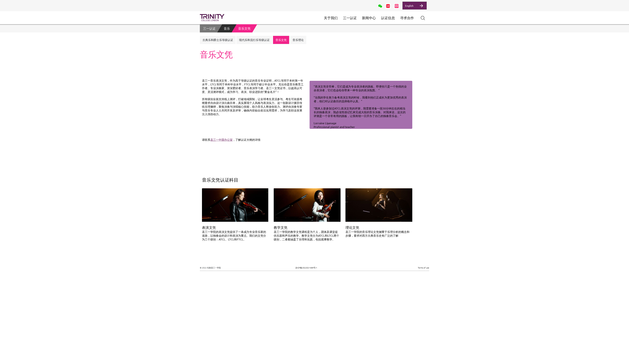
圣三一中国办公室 (221, 139)
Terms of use (423, 267)
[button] (218, 40)
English (409, 5)
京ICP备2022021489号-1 (306, 267)
